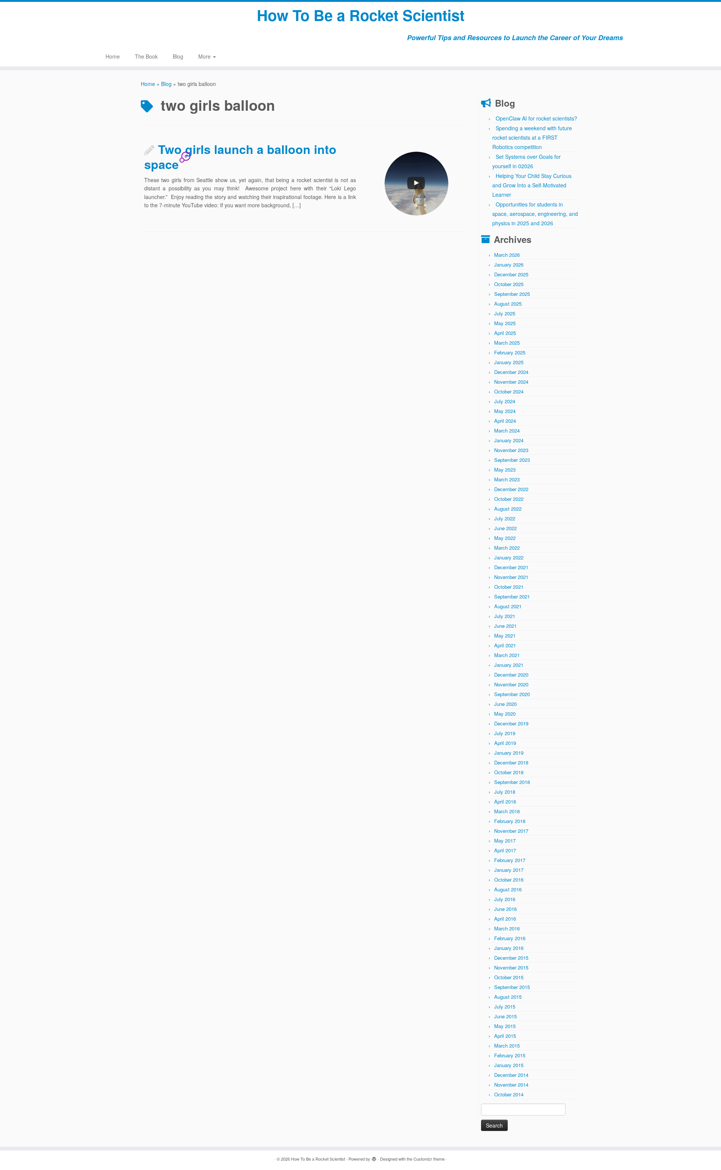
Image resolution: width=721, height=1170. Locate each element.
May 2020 (505, 713)
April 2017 (505, 850)
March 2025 (507, 342)
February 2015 (509, 1055)
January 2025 (508, 362)
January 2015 (508, 1065)
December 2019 (511, 723)
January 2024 (508, 440)
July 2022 (504, 518)
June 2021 (505, 625)
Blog (178, 56)
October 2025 (508, 284)
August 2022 (508, 508)
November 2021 (511, 576)
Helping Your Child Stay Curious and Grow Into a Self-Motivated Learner (532, 185)
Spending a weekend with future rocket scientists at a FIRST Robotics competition (532, 137)
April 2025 (505, 332)
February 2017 (509, 860)
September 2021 (512, 596)
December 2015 (511, 957)
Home (113, 56)
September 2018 (512, 782)
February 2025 (509, 352)
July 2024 (504, 401)
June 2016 (505, 908)
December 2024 (511, 371)
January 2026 (508, 264)
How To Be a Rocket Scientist (361, 15)
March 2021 (507, 655)
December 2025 (511, 274)
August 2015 (508, 996)
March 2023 (507, 479)
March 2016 (507, 928)
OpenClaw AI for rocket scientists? (536, 118)
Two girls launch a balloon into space (240, 156)
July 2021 (504, 616)
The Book (146, 56)
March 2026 (507, 254)
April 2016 (505, 918)
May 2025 (505, 323)
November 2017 (511, 830)
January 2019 (508, 752)
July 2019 (504, 733)
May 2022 (505, 537)
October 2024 (508, 391)
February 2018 (509, 821)
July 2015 (504, 1006)
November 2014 (511, 1084)
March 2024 (507, 430)
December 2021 (511, 567)
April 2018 (505, 801)
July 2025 (504, 313)
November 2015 (511, 967)
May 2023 (505, 469)
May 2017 (505, 840)
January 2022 (508, 557)
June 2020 (505, 703)
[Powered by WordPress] (374, 1157)
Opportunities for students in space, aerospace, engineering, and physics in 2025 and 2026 (535, 214)
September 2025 (512, 293)
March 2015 (507, 1045)
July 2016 (504, 899)
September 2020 (512, 694)
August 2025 (508, 303)
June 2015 (505, 1016)
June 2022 (505, 528)
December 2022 (511, 489)
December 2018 (511, 762)
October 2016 (508, 879)
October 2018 (508, 772)
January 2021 (508, 664)
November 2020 (511, 684)
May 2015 (505, 1026)
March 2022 (507, 547)
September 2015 (512, 987)
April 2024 (505, 420)
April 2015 (505, 1035)
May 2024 (505, 411)
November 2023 (511, 450)
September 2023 (512, 459)
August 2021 (508, 606)
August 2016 (508, 889)
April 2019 (505, 742)
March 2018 (507, 811)
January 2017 (508, 869)
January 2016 (508, 947)
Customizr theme (429, 1159)
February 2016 (509, 938)
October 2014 (508, 1094)
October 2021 (508, 586)
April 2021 (505, 645)
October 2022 (508, 498)
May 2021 (505, 635)
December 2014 (511, 1074)
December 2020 (511, 674)
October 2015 (508, 977)
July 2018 (504, 791)
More (205, 56)
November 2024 (511, 381)
